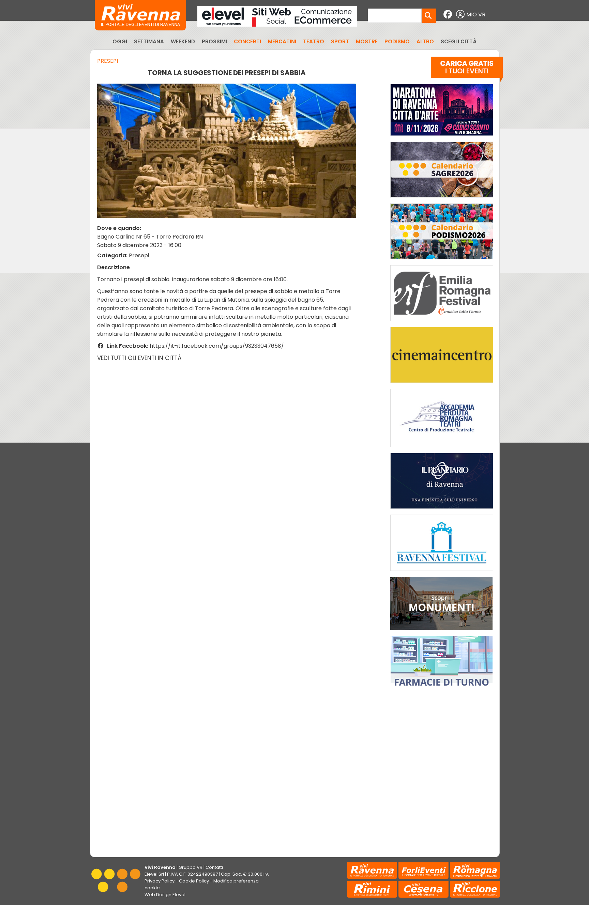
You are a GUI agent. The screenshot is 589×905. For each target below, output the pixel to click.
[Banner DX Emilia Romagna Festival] (441, 323)
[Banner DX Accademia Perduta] (441, 448)
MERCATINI (282, 41)
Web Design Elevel (165, 894)
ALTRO (425, 41)
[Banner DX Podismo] (441, 261)
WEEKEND (183, 41)
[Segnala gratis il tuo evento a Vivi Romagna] (467, 71)
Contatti (214, 867)
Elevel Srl (154, 874)
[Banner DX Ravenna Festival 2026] (441, 572)
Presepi (107, 61)
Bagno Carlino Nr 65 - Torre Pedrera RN (150, 237)
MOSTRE (367, 41)
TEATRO (313, 41)
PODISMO (397, 41)
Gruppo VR (190, 867)
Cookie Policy (194, 881)
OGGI (119, 41)
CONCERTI (247, 41)
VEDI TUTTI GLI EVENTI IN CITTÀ (139, 358)
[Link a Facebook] (448, 14)
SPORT (340, 41)
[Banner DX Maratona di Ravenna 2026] (441, 137)
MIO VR (475, 14)
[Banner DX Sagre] (441, 199)
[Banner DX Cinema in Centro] (441, 384)
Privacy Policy (160, 881)
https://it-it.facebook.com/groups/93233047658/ (217, 346)
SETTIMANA (149, 41)
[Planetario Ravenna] (441, 510)
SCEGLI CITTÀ (459, 41)
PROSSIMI (214, 41)
